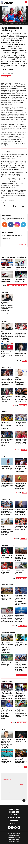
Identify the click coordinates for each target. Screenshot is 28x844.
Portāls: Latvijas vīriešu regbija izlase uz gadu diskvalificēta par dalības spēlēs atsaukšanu (6, 743)
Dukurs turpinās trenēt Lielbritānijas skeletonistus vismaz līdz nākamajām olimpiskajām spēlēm (7, 713)
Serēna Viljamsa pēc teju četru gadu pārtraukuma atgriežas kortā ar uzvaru (21, 470)
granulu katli (7, 792)
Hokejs (4, 321)
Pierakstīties (21, 244)
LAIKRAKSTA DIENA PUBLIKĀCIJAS (14, 257)
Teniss (4, 456)
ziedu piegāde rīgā (7, 779)
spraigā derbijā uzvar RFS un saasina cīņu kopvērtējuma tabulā (7, 442)
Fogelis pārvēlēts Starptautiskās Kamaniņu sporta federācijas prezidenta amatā (20, 695)
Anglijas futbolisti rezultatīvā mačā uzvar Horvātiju (20, 423)
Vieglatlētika (7, 585)
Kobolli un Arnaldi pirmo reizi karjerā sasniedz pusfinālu (20, 486)
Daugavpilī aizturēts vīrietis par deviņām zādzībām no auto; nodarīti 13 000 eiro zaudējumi (21, 713)
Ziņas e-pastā (14, 818)
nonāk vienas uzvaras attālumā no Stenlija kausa (7, 354)
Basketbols (6, 367)
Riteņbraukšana (8, 632)
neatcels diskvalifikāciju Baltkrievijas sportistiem (19, 618)
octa (21, 784)
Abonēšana (14, 809)
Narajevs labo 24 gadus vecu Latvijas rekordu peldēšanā (6, 760)
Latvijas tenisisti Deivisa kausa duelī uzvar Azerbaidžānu (7, 468)
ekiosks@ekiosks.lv (14, 841)
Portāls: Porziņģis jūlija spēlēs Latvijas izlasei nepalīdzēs (6, 398)
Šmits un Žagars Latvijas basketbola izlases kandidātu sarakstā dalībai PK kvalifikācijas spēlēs (7, 382)
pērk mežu (13, 780)
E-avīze (14, 815)
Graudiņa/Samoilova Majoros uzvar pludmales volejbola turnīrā (7, 512)
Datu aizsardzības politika (14, 837)
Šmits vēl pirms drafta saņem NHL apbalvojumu (20, 353)
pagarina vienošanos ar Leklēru (5, 572)
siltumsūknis (19, 794)
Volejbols (6, 499)
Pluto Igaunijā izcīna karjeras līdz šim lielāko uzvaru (21, 644)
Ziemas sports (6, 76)
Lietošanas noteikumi (14, 835)
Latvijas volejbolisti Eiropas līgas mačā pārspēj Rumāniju (21, 528)
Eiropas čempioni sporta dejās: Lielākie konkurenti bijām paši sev (21, 760)
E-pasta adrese (6, 238)
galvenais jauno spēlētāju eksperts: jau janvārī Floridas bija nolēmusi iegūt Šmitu (7, 307)
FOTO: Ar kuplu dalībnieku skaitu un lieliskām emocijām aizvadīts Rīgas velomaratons (21, 667)
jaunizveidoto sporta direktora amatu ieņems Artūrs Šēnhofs (20, 381)
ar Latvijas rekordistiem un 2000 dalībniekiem (6, 597)
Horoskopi (14, 812)
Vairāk (5, 285)
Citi (3, 729)
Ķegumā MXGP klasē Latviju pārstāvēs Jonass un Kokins (20, 558)
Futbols (5, 412)
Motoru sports (8, 545)
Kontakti (14, 823)
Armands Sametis (7, 70)
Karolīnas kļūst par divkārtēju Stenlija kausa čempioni (21, 334)
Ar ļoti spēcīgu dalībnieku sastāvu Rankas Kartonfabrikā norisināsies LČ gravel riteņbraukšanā (7, 647)
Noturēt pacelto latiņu (6, 268)
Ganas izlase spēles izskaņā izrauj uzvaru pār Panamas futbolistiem (6, 425)
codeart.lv (16, 839)
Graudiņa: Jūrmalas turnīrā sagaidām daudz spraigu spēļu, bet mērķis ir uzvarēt (21, 513)
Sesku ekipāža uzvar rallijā (19, 572)
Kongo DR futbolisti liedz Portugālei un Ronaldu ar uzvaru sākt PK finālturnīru (21, 441)
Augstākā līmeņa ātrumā (20, 280)
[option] (14, 15)
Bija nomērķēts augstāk (5, 280)
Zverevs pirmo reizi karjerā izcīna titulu (7, 485)
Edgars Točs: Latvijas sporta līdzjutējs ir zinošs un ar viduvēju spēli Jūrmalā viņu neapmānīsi (7, 530)
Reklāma (14, 821)
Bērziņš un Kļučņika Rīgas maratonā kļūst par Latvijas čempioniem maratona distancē (7, 618)
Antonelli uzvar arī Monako (6, 556)
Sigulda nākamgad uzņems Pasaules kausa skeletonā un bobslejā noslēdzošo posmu (7, 695)
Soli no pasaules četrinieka (20, 740)
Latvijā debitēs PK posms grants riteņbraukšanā (6, 664)
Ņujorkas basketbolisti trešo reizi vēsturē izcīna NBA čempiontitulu (21, 398)
